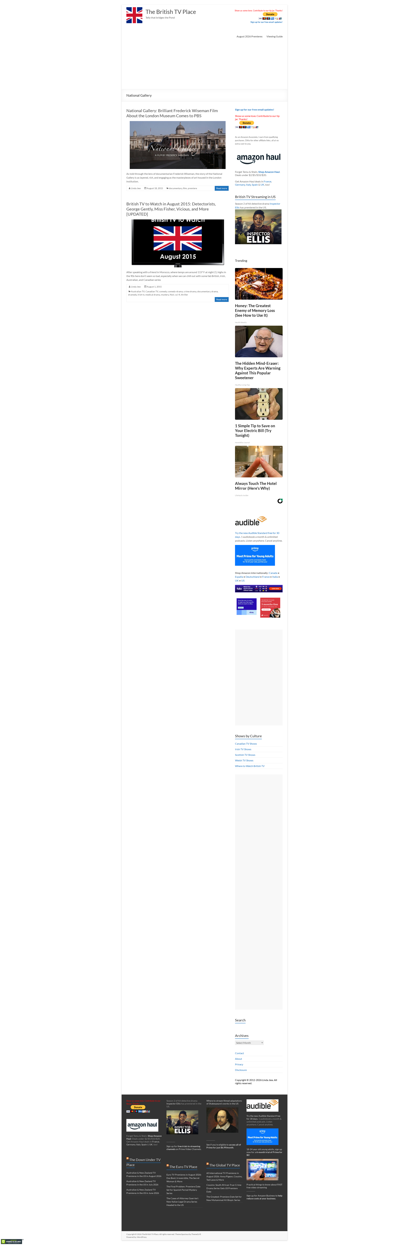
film (185, 188)
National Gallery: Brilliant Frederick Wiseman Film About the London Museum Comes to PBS (172, 113)
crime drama (190, 291)
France (267, 181)
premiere (192, 188)
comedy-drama (175, 291)
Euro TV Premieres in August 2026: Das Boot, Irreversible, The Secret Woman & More (183, 1178)
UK (262, 184)
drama (214, 291)
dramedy (132, 294)
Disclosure (241, 1069)
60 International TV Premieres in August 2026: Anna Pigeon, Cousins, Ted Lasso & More (224, 1176)
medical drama (152, 294)
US (242, 580)
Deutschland (253, 576)
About (238, 1058)
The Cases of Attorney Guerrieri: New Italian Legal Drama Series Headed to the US (182, 1201)
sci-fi (177, 294)
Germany (240, 184)
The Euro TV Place (183, 1167)
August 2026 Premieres (249, 36)
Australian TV (138, 291)
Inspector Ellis (173, 1103)
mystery (165, 294)
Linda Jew (136, 188)
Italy (248, 184)
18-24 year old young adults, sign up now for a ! (264, 1152)
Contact (239, 1053)
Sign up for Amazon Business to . (264, 1197)
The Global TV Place (224, 1165)
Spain (255, 184)
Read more (221, 188)
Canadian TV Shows (246, 743)
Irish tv (141, 294)
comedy (163, 291)
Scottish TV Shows (245, 754)
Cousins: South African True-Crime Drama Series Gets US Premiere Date (223, 1188)
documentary (175, 188)
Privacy (239, 1064)
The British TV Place (171, 11)
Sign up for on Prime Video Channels (183, 1147)
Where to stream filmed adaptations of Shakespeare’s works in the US (224, 1102)
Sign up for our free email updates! (267, 22)
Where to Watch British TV (250, 765)
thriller (184, 294)
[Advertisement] (204, 65)
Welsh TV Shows (244, 760)
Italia (275, 576)
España (239, 576)
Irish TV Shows (243, 749)
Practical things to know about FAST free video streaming (264, 1186)
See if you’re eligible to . (223, 1146)
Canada (273, 572)
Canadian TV (152, 291)
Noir (172, 294)
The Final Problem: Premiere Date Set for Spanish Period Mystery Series (183, 1190)
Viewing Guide (274, 36)
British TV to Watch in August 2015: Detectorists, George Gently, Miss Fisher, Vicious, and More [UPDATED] (171, 209)
